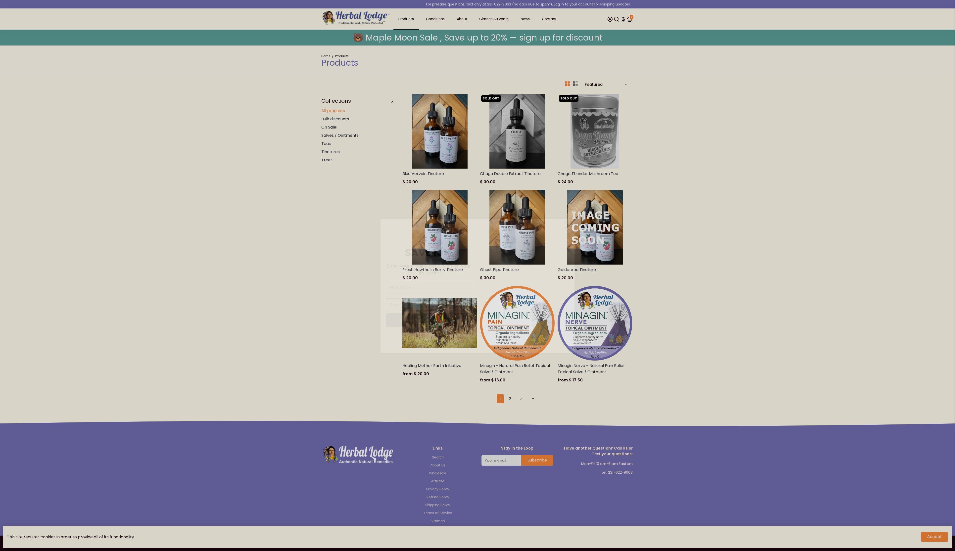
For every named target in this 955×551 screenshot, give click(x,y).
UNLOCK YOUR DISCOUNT (429, 309)
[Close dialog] (568, 206)
